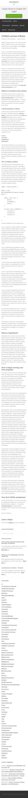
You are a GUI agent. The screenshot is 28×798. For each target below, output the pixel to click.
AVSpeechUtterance (7, 591)
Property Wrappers (6, 693)
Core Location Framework (8, 629)
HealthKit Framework (7, 645)
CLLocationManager (7, 616)
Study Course (5, 707)
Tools (2, 721)
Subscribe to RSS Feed (14, 16)
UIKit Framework (6, 735)
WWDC (3, 755)
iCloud (3, 648)
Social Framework (6, 703)
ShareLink (4, 700)
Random (3, 696)
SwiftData (4, 712)
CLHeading (4, 611)
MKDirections (5, 657)
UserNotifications (6, 751)
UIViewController (6, 746)
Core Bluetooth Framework (9, 625)
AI (2, 584)
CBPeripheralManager (7, 595)
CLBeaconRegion (6, 604)
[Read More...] (5, 550)
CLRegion (4, 623)
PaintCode (4, 687)
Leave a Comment (21, 39)
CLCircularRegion (6, 607)
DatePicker (4, 636)
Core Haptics (5, 627)
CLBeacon (4, 602)
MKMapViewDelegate (7, 664)
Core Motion (4, 634)
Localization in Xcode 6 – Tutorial (12, 568)
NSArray (3, 675)
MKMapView (5, 661)
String (3, 705)
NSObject (4, 680)
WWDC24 (4, 757)
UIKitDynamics (5, 737)
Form (2, 641)
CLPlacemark (5, 620)
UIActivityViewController (9, 725)
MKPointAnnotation (7, 666)
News (3, 673)
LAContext (4, 650)
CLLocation (4, 613)
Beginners (9, 513)
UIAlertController (6, 728)
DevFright (14, 2)
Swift (3, 709)
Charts (3, 597)
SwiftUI (3, 714)
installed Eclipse (6, 506)
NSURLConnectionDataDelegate (10, 684)
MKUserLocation (6, 671)
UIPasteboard (5, 739)
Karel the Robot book (7, 97)
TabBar (3, 716)
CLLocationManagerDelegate (9, 618)
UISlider (3, 741)
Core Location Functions (8, 632)
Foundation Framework (8, 643)
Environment (5, 639)
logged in (11, 522)
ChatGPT (3, 600)
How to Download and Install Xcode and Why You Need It (12, 542)
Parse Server (5, 689)
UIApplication (5, 730)
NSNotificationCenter (7, 677)
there (23, 46)
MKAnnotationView (7, 655)
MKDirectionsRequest (7, 659)
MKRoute (4, 668)
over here (4, 61)
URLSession (4, 748)
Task (2, 719)
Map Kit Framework (7, 652)
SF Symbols (4, 698)
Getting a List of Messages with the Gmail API (12, 555)
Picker (3, 691)
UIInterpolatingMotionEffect (9, 732)
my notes (4, 488)
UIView (3, 744)
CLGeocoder (4, 609)
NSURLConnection (6, 682)
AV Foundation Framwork (8, 586)
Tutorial (3, 723)
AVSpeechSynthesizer (7, 588)
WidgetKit (4, 753)
